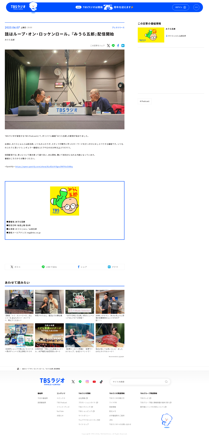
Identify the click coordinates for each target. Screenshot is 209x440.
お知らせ (60, 415)
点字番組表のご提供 (116, 415)
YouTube (60, 411)
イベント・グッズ (63, 407)
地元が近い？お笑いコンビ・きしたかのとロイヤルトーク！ (109, 350)
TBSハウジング (84, 407)
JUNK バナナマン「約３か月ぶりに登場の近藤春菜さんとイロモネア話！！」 (110, 318)
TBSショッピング (85, 411)
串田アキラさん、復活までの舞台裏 (48, 315)
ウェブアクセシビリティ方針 (89, 420)
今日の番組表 (43, 398)
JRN (110, 420)
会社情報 (81, 398)
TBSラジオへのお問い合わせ (120, 424)
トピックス (61, 398)
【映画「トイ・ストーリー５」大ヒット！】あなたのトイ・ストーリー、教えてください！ (18, 318)
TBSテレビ (144, 398)
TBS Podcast (62, 402)
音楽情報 (112, 407)
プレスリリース (118, 27)
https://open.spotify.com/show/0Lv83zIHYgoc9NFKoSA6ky (44, 166)
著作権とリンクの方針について (152, 407)
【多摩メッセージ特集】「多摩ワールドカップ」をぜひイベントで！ (79, 350)
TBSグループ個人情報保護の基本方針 (154, 402)
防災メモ (112, 411)
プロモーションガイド (86, 402)
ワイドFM (113, 402)
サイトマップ (83, 424)
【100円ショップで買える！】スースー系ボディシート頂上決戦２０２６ (19, 350)
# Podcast (145, 101)
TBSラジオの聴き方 (116, 398)
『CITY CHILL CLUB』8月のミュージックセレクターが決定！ (79, 317)
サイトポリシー (84, 415)
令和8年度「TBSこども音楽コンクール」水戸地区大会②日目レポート (49, 350)
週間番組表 (42, 402)
